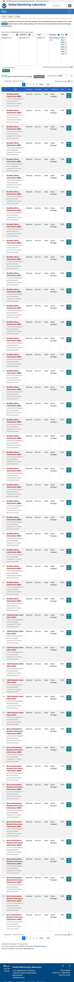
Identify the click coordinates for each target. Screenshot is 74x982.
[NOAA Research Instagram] (67, 966)
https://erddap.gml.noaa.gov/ (38, 946)
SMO (62, 47)
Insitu (39, 38)
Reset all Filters (39, 76)
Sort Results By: (53, 76)
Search (6, 70)
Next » (42, 84)
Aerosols (5, 38)
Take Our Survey (64, 975)
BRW (62, 42)
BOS (62, 40)
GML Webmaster (29, 948)
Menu (4, 11)
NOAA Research (19, 977)
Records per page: (61, 81)
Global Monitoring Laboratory (27, 4)
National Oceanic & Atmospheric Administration (24, 974)
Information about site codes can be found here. (56, 67)
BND (62, 38)
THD (62, 54)
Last (48, 84)
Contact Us (56, 973)
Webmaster (66, 973)
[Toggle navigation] (69, 11)
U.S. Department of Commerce (24, 971)
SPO (62, 49)
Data (68, 94)
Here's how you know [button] (42, 1)
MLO (62, 45)
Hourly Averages (54, 38)
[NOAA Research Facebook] (60, 966)
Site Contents (65, 970)
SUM (62, 51)
